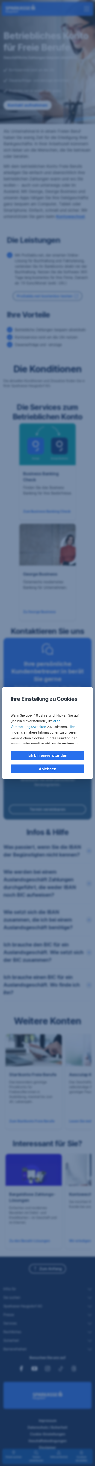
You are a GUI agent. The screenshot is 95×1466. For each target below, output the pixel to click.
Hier (72, 727)
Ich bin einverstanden (47, 755)
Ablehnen (47, 769)
